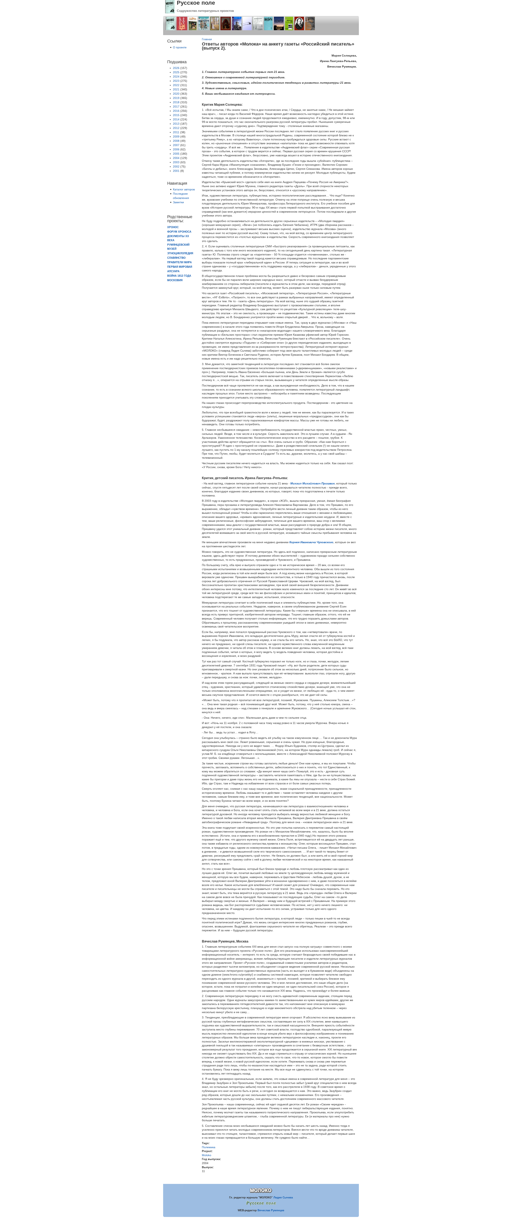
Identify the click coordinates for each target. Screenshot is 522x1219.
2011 (176, 132)
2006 (176, 149)
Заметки (178, 202)
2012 (176, 128)
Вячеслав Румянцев (271, 1210)
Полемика (208, 1147)
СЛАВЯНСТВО (176, 257)
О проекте (180, 47)
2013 (176, 123)
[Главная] (170, 12)
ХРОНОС (173, 227)
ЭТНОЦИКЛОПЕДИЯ (180, 253)
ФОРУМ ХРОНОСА (179, 231)
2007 (176, 145)
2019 (176, 98)
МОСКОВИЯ (174, 280)
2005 (176, 153)
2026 (176, 68)
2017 (176, 106)
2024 (176, 76)
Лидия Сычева (283, 1197)
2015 (176, 115)
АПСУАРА (173, 271)
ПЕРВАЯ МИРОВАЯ (179, 266)
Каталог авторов (184, 189)
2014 (176, 119)
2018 (176, 102)
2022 (176, 85)
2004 (176, 158)
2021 (176, 89)
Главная (207, 39)
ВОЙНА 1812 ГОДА (179, 275)
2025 (176, 72)
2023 (176, 80)
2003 (176, 162)
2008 (176, 140)
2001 (176, 170)
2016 (176, 110)
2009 (176, 136)
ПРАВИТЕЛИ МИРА (179, 262)
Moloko (206, 1155)
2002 (176, 166)
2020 (176, 93)
